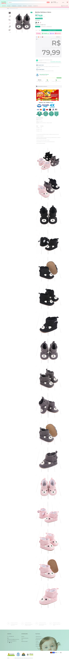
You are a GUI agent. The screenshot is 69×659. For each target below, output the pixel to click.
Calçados (30, 5)
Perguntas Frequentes (24, 638)
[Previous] (13, 22)
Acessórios (35, 5)
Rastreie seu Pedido (24, 641)
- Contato (36, 641)
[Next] (31, 22)
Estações (25, 5)
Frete (22, 639)
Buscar (48, 2)
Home (8, 8)
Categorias (14, 5)
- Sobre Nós (37, 642)
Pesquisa (22, 636)
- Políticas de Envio (38, 636)
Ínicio (5, 5)
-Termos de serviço (38, 644)
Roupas (8, 5)
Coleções (19, 5)
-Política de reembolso (38, 646)
